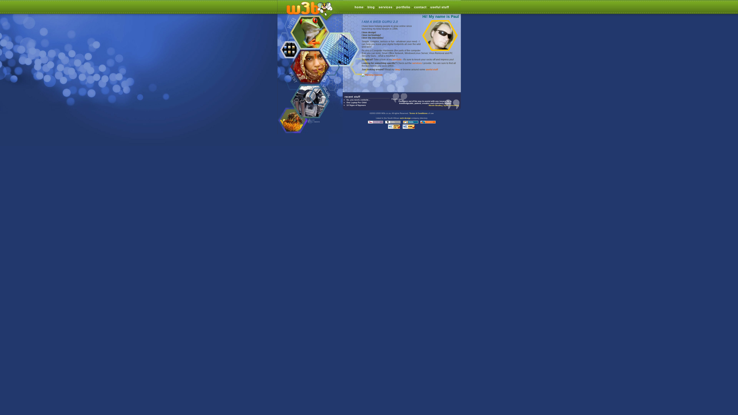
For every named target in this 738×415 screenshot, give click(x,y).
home (359, 7)
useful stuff (439, 7)
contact (420, 7)
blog (371, 7)
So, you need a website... (358, 100)
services (385, 7)
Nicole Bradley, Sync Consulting (444, 105)
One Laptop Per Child (357, 102)
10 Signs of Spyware (356, 105)
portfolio (403, 7)
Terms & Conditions (418, 113)
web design (405, 118)
